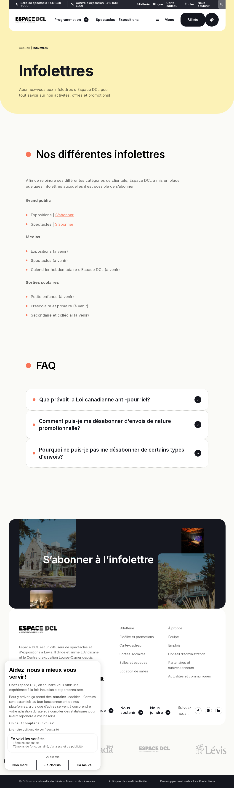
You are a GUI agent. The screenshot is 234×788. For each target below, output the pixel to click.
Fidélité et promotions (137, 637)
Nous (128, 710)
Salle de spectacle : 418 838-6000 (41, 4)
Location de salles (134, 671)
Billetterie (143, 4)
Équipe (173, 637)
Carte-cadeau (171, 4)
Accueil (24, 47)
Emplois (174, 645)
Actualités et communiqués (189, 676)
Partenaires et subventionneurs (181, 665)
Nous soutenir (204, 4)
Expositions (129, 19)
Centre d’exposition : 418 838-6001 (97, 4)
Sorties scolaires (133, 654)
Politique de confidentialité (128, 781)
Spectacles (105, 19)
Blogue (158, 4)
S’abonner (64, 215)
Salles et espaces (133, 662)
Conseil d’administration (186, 654)
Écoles (189, 4)
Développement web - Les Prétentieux (187, 781)
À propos (175, 628)
